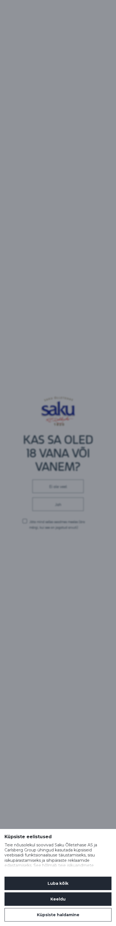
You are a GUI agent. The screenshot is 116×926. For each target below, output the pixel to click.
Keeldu (58, 899)
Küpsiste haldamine (58, 914)
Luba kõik (58, 883)
